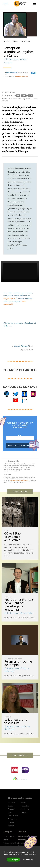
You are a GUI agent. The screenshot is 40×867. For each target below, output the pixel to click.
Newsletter (24, 836)
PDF (18, 96)
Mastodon (23, 843)
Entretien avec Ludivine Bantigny (17, 728)
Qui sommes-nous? (10, 836)
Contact (6, 839)
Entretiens (25, 809)
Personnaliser (28, 859)
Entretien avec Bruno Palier (18, 613)
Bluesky (23, 839)
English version (9, 92)
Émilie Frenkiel (11, 72)
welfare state (7, 99)
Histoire (11, 822)
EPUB (24, 96)
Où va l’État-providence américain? (12, 536)
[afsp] (25, 770)
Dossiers (24, 812)
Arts (9, 812)
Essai (6, 530)
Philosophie (12, 819)
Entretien (7, 41)
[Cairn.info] (20, 778)
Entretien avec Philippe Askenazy (16, 670)
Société (10, 806)
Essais (23, 802)
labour (15, 99)
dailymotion (8, 298)
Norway (35, 99)
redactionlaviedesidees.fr (19, 480)
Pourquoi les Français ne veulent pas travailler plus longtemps (18, 604)
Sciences (11, 825)
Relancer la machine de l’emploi (18, 663)
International (13, 816)
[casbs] (14, 770)
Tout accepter (13, 859)
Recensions (25, 806)
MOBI (30, 96)
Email (19, 435)
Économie (11, 809)
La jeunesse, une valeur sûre (15, 721)
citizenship (21, 99)
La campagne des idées (13, 659)
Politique (15, 41)
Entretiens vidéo (25, 41)
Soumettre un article (10, 843)
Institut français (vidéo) (21, 76)
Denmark (5, 101)
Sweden (28, 99)
